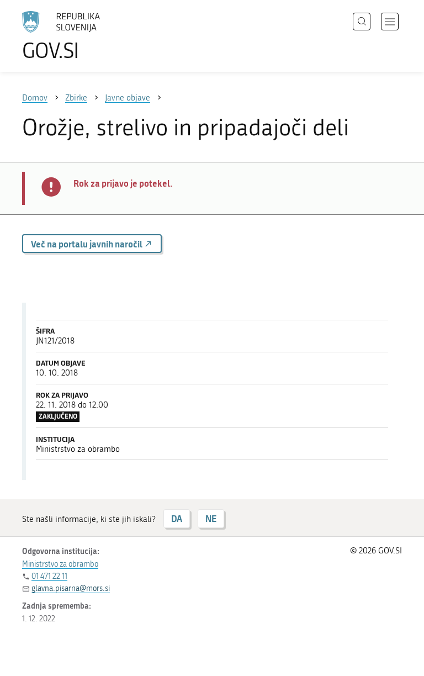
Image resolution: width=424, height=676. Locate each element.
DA (176, 518)
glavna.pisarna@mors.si (70, 588)
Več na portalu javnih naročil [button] (87, 243)
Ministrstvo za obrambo (60, 564)
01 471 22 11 (49, 576)
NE (210, 518)
